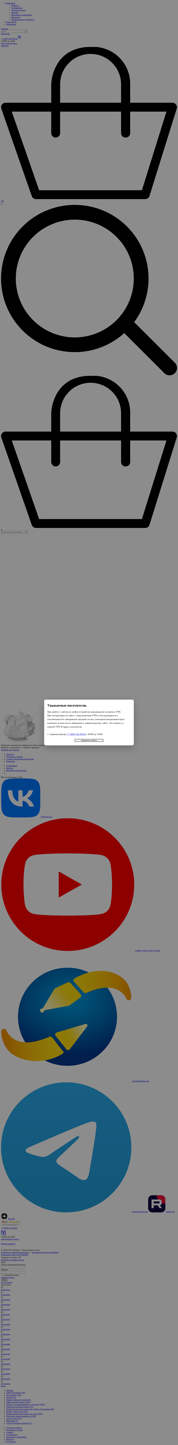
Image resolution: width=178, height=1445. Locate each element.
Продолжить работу (89, 740)
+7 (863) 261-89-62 (76, 734)
